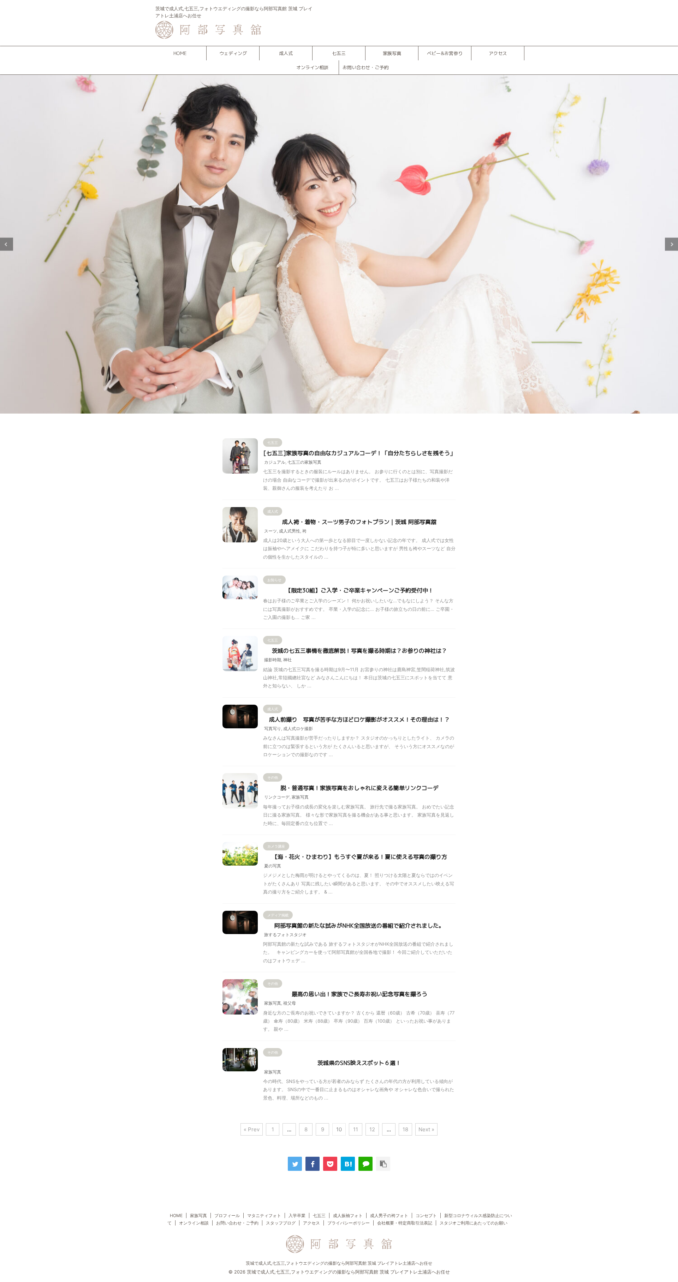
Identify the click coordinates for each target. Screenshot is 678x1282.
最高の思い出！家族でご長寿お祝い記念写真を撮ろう (359, 994)
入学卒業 (297, 1215)
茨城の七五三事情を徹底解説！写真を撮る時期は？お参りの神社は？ (359, 651)
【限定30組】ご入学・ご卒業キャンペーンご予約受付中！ (359, 590)
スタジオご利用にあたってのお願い (473, 1223)
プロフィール (227, 1215)
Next (671, 244)
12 (372, 1129)
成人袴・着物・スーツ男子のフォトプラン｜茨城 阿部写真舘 (359, 522)
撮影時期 (272, 659)
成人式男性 (289, 531)
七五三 (339, 53)
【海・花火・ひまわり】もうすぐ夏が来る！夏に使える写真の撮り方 (359, 857)
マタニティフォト (264, 1215)
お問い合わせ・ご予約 (365, 67)
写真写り (272, 728)
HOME (179, 53)
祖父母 (289, 1003)
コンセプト (426, 1215)
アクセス (498, 53)
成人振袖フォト (348, 1215)
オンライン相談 (312, 67)
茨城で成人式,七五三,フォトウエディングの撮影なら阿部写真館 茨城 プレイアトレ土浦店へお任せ (339, 1263)
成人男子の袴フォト (389, 1215)
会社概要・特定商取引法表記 (404, 1223)
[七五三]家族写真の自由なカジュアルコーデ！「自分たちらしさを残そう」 (359, 453)
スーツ (270, 531)
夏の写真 (272, 865)
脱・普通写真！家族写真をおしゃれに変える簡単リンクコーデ (359, 788)
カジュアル (274, 462)
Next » (426, 1129)
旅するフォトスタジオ (285, 934)
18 (405, 1129)
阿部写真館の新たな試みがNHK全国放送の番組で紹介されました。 (359, 925)
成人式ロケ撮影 (298, 728)
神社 (287, 659)
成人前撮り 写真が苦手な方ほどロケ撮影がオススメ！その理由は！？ (359, 719)
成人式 (286, 53)
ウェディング (233, 53)
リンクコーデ (277, 797)
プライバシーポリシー (348, 1223)
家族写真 (392, 53)
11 (355, 1129)
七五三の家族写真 (304, 462)
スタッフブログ (281, 1223)
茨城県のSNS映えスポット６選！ (359, 1063)
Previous (6, 244)
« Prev (252, 1129)
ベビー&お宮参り (445, 53)
